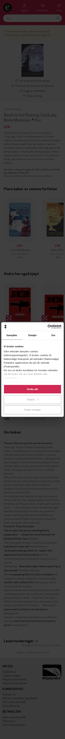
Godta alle (32, 389)
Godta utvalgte (32, 409)
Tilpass (31, 399)
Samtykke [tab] (11, 335)
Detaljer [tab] (32, 335)
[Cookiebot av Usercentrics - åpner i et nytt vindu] (47, 327)
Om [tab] (53, 335)
